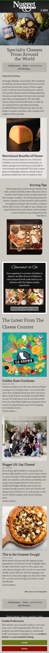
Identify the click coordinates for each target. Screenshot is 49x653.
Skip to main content (10, 2)
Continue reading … (9, 411)
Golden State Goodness (18, 381)
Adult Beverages (24, 69)
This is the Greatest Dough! (21, 554)
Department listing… (11, 76)
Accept (24, 642)
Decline (24, 649)
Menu (45, 10)
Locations (32, 616)
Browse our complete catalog (25, 308)
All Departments (14, 66)
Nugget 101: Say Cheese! (18, 465)
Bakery (25, 66)
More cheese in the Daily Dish (36, 591)
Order (40, 616)
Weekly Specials (13, 616)
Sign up (24, 616)
